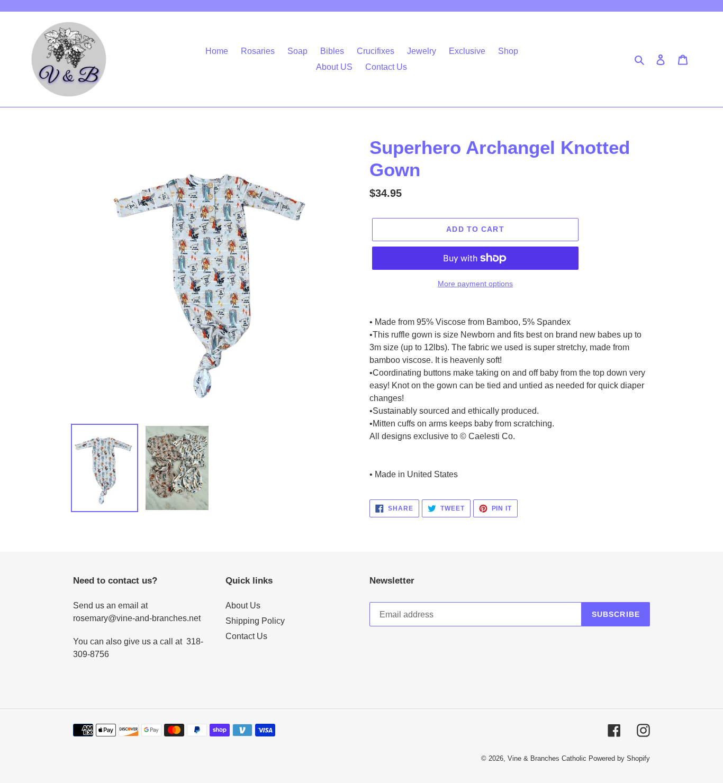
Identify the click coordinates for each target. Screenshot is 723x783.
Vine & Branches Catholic (547, 758)
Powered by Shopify (619, 758)
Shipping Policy (255, 620)
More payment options (475, 283)
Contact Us (246, 636)
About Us (242, 605)
